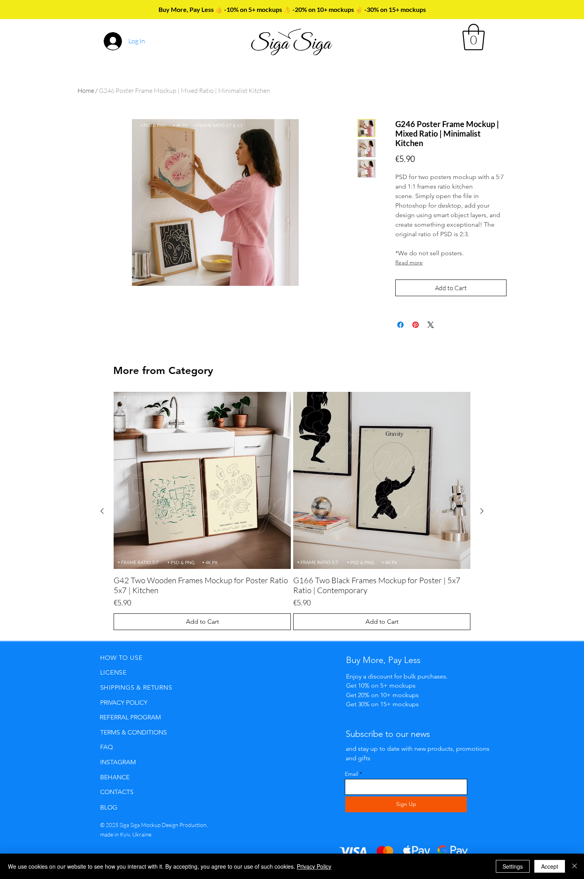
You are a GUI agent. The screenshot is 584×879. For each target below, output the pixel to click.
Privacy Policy (314, 866)
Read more (409, 262)
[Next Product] (482, 511)
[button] (473, 37)
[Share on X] (430, 325)
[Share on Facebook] (400, 325)
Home (85, 90)
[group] (292, 510)
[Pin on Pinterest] (415, 325)
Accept (549, 866)
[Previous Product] (102, 511)
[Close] (574, 866)
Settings (513, 866)
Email (351, 774)
